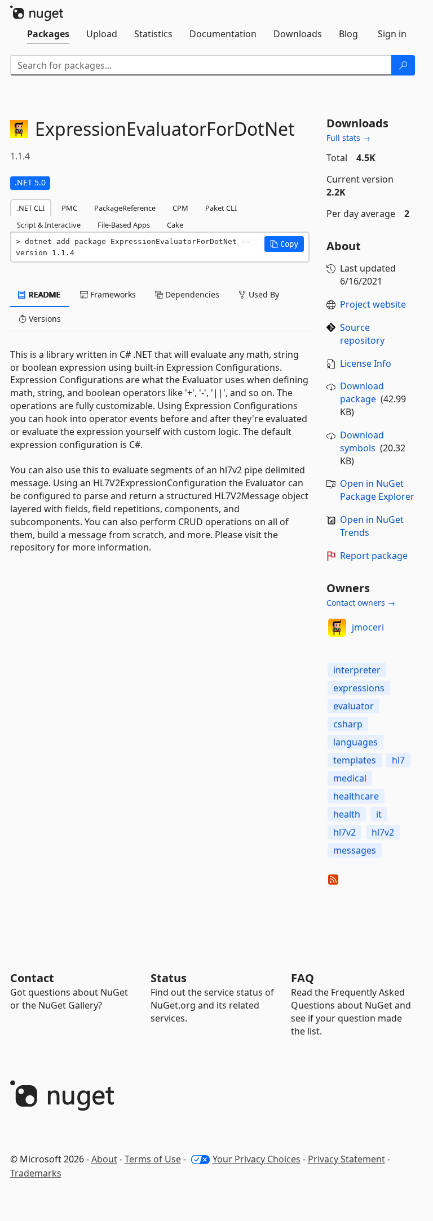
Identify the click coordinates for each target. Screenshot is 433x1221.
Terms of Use (153, 1159)
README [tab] (43, 294)
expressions (359, 688)
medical (349, 778)
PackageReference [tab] (125, 208)
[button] (284, 244)
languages (355, 742)
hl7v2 (344, 832)
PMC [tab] (69, 208)
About (104, 1159)
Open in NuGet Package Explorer (377, 490)
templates (354, 760)
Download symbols (362, 441)
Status (169, 977)
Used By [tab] (262, 294)
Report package (374, 555)
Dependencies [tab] (191, 294)
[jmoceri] (337, 628)
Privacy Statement (346, 1159)
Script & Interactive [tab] (49, 225)
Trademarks (35, 1173)
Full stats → (348, 137)
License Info (365, 363)
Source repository (362, 334)
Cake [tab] (175, 225)
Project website (373, 304)
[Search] (403, 65)
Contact (32, 977)
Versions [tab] (43, 318)
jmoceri (368, 627)
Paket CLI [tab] (221, 208)
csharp (348, 724)
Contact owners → (360, 602)
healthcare (356, 796)
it (379, 814)
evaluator (353, 706)
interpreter (357, 670)
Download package (362, 392)
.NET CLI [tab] (31, 208)
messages (354, 850)
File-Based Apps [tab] (124, 225)
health (346, 814)
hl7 (398, 760)
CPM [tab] (180, 208)
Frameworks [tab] (112, 294)
